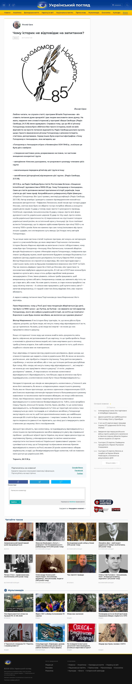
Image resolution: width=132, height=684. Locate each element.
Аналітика (17, 13)
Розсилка (49, 671)
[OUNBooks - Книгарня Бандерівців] (111, 502)
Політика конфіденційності (12, 680)
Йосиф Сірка (27, 25)
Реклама (48, 668)
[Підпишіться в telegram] (39, 482)
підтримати (117, 5)
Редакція (49, 665)
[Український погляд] (8, 662)
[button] (4, 5)
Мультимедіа (93, 13)
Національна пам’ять (64, 13)
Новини (7, 13)
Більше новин (111, 463)
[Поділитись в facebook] (18, 482)
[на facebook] (9, 5)
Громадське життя (31, 13)
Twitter (80, 473)
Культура (116, 13)
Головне (71, 582)
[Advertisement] (111, 483)
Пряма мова (81, 13)
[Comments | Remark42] (47, 499)
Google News (77, 468)
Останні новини (101, 404)
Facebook (79, 470)
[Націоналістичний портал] (102, 509)
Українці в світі (48, 13)
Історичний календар (44, 549)
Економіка (106, 13)
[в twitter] (13, 5)
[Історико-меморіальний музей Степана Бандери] (120, 509)
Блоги (125, 13)
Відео (38, 618)
